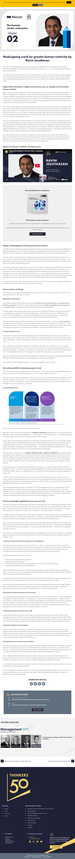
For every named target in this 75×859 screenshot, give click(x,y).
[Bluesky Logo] (41, 841)
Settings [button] (68, 2)
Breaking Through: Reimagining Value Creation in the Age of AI (30, 699)
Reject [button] (41, 5)
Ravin (4, 92)
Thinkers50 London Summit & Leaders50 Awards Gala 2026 (29, 705)
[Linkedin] (30, 841)
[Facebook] (37, 841)
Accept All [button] (35, 5)
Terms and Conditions (36, 857)
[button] (31, 683)
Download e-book (37, 234)
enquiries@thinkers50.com (34, 838)
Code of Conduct (47, 857)
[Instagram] (33, 841)
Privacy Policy (27, 857)
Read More (63, 2)
